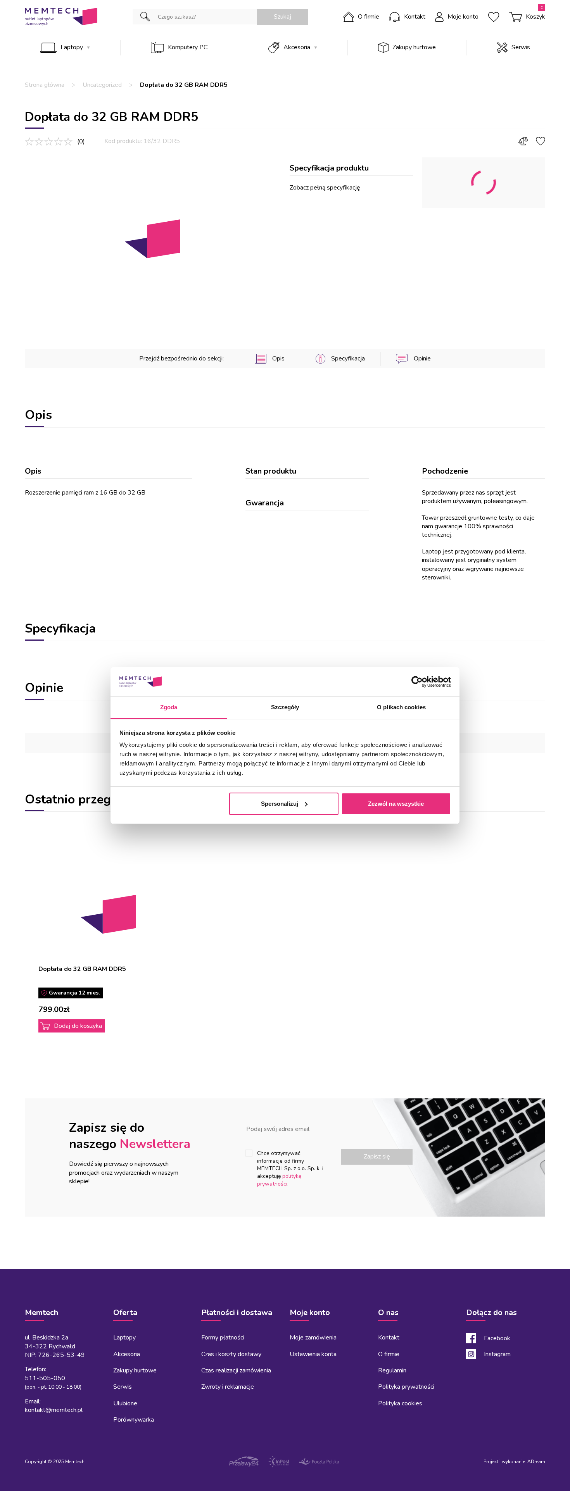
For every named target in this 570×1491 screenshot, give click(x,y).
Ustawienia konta (313, 1354)
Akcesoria (296, 47)
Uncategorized (102, 85)
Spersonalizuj (279, 803)
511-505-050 (45, 1378)
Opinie (422, 358)
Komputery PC (187, 47)
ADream (536, 1461)
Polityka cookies (400, 1403)
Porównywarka (133, 1419)
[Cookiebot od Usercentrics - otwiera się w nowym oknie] (417, 682)
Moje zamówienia (313, 1337)
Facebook (497, 1338)
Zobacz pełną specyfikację (325, 187)
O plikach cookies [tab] (401, 707)
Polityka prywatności (406, 1386)
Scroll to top (34, 1269)
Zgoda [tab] (169, 707)
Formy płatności (222, 1337)
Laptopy (71, 47)
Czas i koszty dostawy (231, 1354)
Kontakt (414, 16)
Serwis (520, 47)
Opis (278, 358)
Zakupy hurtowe (414, 47)
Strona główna (44, 85)
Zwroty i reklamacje (227, 1386)
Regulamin (392, 1370)
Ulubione (125, 1403)
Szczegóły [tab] (285, 707)
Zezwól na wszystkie (396, 803)
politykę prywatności (279, 1180)
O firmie (368, 16)
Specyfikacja (348, 358)
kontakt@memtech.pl (54, 1410)
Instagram (497, 1354)
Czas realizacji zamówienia (236, 1370)
